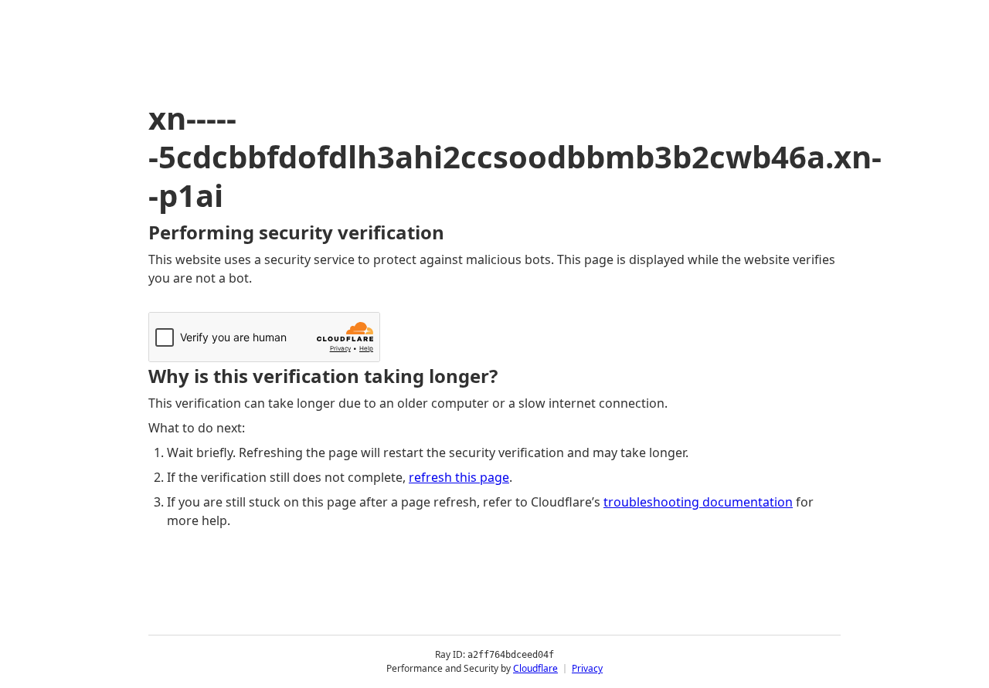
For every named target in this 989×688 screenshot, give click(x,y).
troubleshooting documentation (698, 501)
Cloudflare (535, 668)
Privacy (587, 668)
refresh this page (459, 477)
